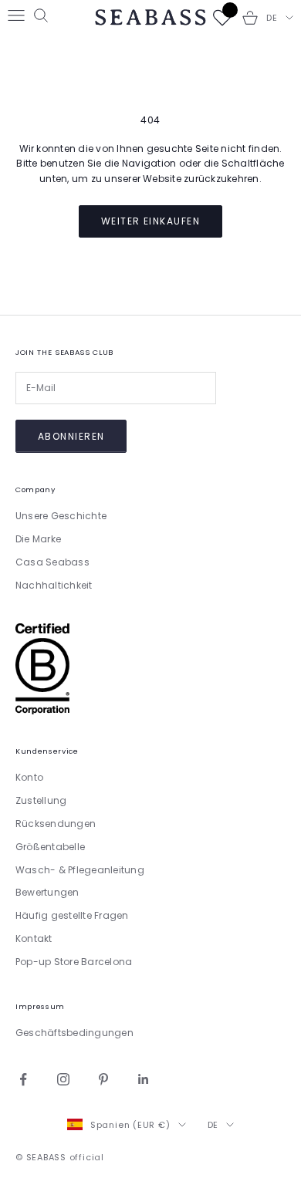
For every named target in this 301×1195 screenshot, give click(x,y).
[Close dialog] (280, 494)
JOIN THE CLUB (220, 740)
